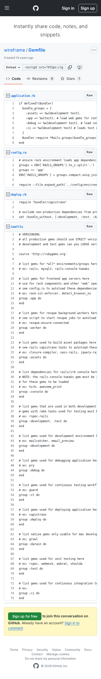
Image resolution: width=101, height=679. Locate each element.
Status (56, 649)
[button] (70, 67)
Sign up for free (24, 616)
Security (42, 649)
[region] (50, 123)
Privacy (27, 649)
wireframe (14, 50)
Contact (37, 654)
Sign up (88, 8)
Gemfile (36, 50)
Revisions (42, 78)
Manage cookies (58, 654)
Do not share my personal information (50, 658)
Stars (73, 78)
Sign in (68, 8)
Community (72, 649)
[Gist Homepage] (36, 8)
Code (16, 78)
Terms (14, 649)
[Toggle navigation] (7, 8)
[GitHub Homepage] (36, 666)
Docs (87, 649)
